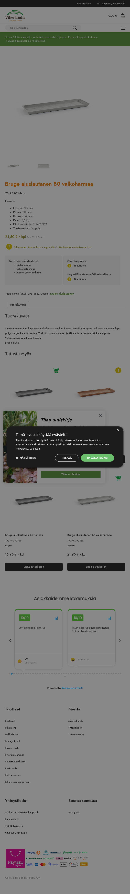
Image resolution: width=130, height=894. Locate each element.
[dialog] (65, 447)
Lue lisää (35, 448)
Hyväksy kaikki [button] (97, 457)
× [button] (118, 430)
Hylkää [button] (67, 457)
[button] (27, 457)
